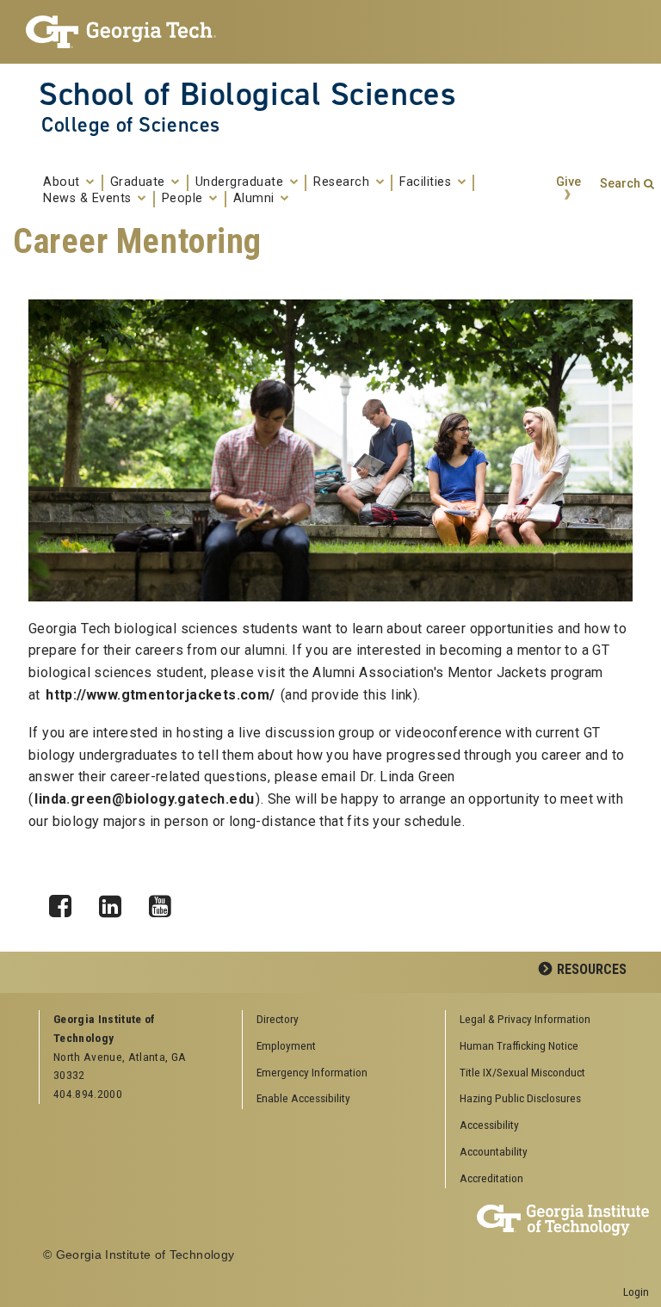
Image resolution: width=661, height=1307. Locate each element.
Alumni (256, 199)
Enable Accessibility (303, 1098)
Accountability (494, 1151)
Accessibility (489, 1124)
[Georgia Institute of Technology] (121, 32)
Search (620, 183)
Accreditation (491, 1178)
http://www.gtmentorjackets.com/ (160, 695)
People (184, 199)
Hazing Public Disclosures (520, 1098)
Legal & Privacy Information (525, 1019)
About (63, 182)
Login (636, 1291)
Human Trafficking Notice (519, 1045)
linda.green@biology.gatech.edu (144, 799)
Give (568, 182)
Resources (592, 969)
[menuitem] (541, 1020)
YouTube (166, 902)
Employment (286, 1045)
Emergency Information (312, 1072)
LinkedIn (116, 902)
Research (343, 182)
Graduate (140, 182)
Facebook (66, 902)
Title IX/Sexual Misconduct (522, 1072)
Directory (277, 1019)
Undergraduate (241, 182)
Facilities (427, 182)
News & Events (89, 199)
